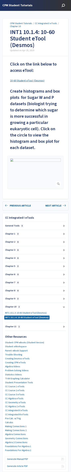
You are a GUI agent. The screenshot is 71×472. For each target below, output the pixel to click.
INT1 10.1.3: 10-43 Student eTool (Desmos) (26, 313)
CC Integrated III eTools (16, 414)
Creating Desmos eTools (17, 358)
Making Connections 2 (16, 430)
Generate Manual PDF (17, 459)
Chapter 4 (11, 258)
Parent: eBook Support (16, 350)
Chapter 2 (11, 242)
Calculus (9, 422)
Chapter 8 (11, 290)
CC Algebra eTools (14, 398)
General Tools (14, 225)
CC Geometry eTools (15, 402)
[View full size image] (35, 172)
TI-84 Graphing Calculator (17, 378)
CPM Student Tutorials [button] (17, 5)
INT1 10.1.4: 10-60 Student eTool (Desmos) (32, 39)
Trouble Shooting (13, 354)
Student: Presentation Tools (19, 382)
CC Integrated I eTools (46, 23)
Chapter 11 (12, 326)
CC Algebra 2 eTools (15, 406)
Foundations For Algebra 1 (18, 446)
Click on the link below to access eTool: (33, 67)
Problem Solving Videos (17, 370)
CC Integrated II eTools (16, 410)
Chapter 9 (11, 298)
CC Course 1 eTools (14, 386)
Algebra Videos (12, 366)
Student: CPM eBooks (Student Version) (24, 342)
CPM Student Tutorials (21, 23)
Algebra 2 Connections (16, 442)
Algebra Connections (15, 434)
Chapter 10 (15, 26)
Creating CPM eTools (15, 362)
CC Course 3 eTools (14, 394)
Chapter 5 (11, 266)
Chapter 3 (11, 250)
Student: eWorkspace (16, 346)
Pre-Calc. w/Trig (13, 418)
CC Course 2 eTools (14, 390)
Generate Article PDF (17, 466)
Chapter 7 (11, 282)
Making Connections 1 (16, 426)
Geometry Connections (16, 438)
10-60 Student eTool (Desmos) (27, 81)
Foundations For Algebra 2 (18, 450)
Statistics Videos (13, 374)
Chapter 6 (11, 274)
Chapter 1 (11, 234)
